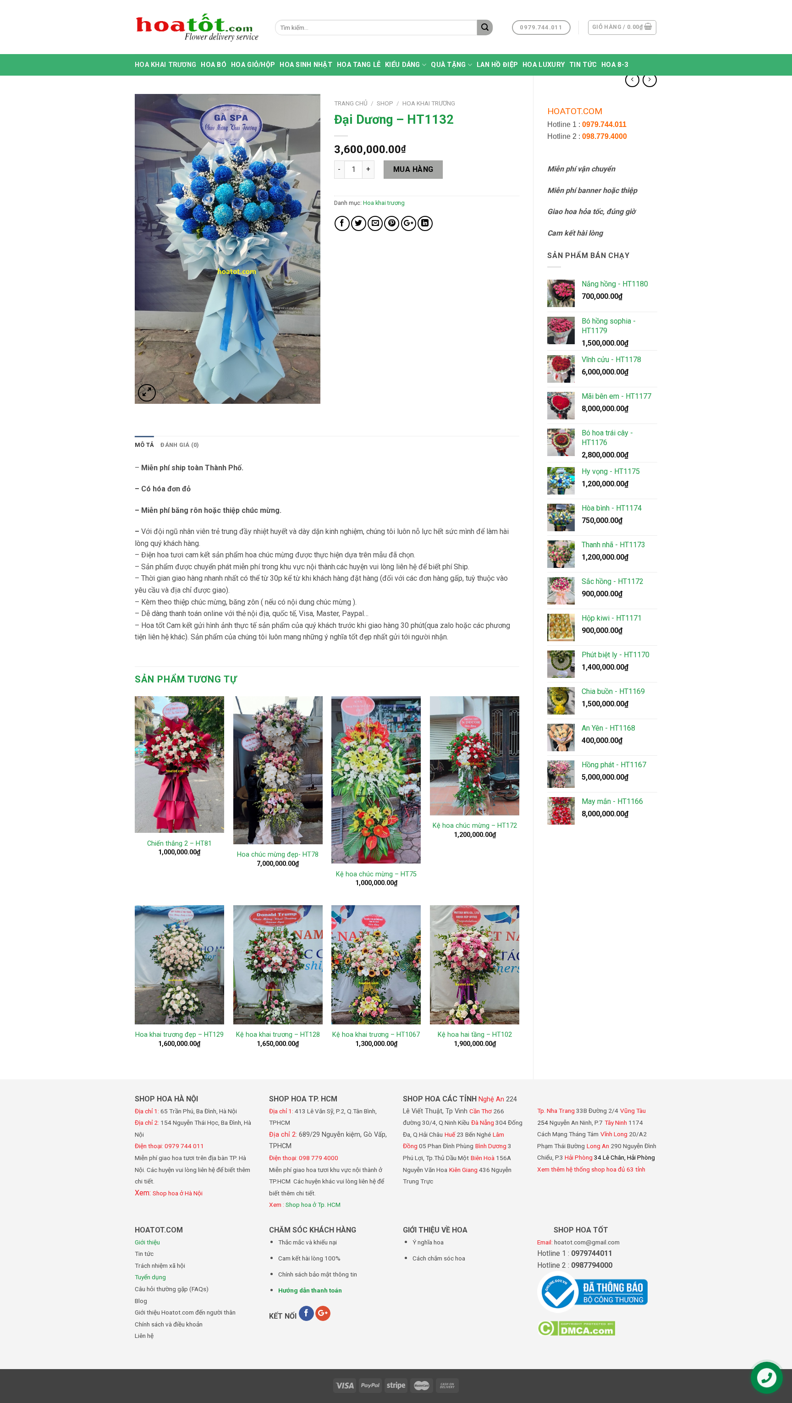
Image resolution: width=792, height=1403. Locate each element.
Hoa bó (213, 65)
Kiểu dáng (402, 65)
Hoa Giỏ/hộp (253, 65)
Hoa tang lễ (358, 65)
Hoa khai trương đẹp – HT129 (179, 1035)
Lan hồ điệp (497, 65)
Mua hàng (413, 169)
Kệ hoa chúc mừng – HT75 (376, 874)
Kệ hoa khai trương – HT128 (278, 1035)
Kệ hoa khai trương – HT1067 (376, 1035)
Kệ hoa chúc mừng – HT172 (475, 826)
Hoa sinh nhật (306, 65)
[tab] (144, 445)
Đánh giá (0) (179, 444)
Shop (385, 103)
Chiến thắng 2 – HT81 (179, 843)
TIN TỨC (583, 65)
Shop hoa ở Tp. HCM (313, 1204)
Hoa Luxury (543, 65)
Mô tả (144, 444)
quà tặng (448, 65)
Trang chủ (351, 103)
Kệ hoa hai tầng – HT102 (475, 1035)
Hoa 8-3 (614, 65)
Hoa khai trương (165, 65)
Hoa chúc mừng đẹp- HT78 (278, 854)
